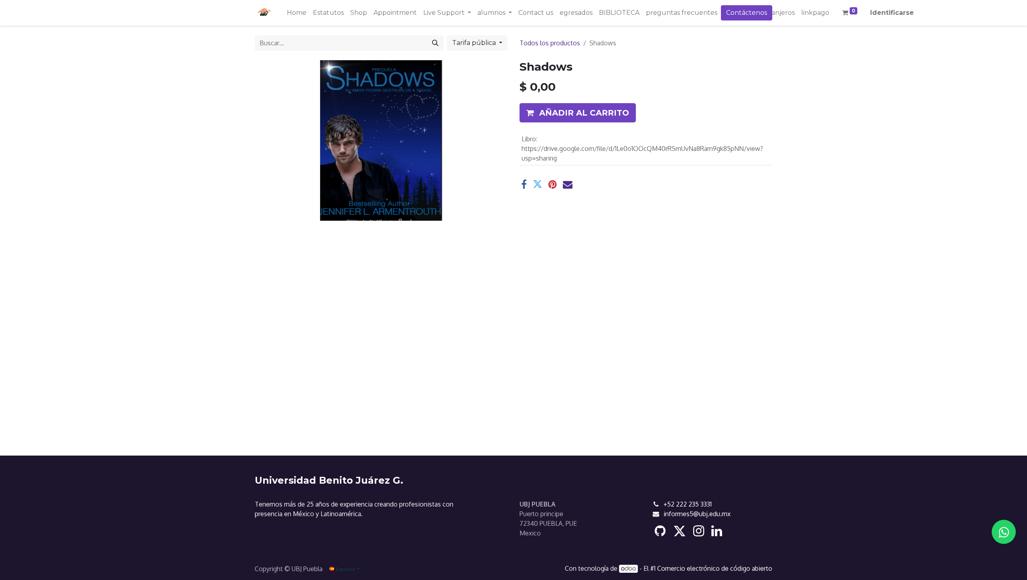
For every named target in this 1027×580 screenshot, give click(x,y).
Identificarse (892, 12)
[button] (578, 112)
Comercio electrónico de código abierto (714, 568)
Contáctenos (746, 12)
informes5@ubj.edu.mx (697, 514)
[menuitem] (297, 13)
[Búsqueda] (435, 43)
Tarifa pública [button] (474, 43)
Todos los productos (550, 43)
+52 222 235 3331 (688, 504)
